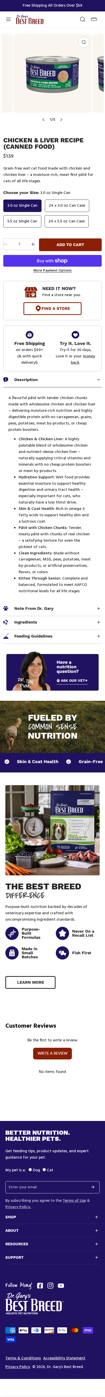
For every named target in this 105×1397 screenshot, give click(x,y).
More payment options (52, 271)
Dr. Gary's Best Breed (65, 1367)
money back (83, 359)
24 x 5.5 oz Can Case (66, 221)
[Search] (82, 19)
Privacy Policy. (18, 1207)
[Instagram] (50, 1286)
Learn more (30, 982)
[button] (94, 19)
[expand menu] (8, 19)
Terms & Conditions (23, 1358)
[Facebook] (40, 1286)
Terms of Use (74, 1200)
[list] (52, 79)
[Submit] (92, 1187)
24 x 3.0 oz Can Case (67, 205)
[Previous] (43, 119)
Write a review (52, 1053)
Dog (36, 1170)
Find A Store (56, 308)
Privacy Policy (17, 1367)
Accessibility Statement (64, 1358)
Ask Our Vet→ (74, 680)
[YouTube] (61, 1286)
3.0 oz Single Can (22, 205)
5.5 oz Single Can (22, 221)
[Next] (61, 119)
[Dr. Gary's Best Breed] (30, 19)
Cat (50, 1170)
